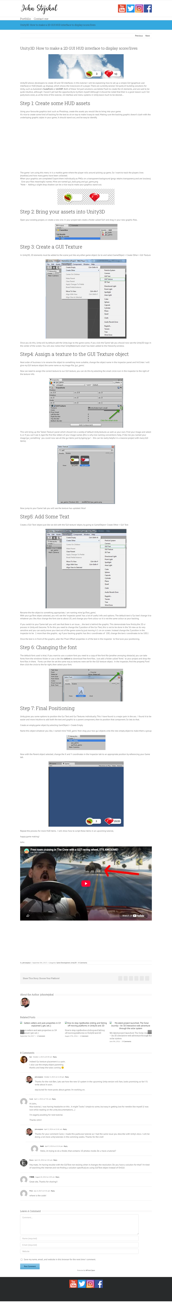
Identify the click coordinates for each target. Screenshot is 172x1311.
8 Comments (82, 963)
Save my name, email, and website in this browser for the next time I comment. (60, 1281)
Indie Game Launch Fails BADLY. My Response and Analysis (126, 1058)
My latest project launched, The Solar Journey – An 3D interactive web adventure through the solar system (86, 1036)
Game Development (63, 963)
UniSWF (59, 89)
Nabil (42, 1168)
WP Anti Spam (90, 1292)
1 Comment (39, 1036)
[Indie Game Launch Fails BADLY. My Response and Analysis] (131, 1037)
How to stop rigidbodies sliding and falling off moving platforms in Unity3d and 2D (40, 1031)
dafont (67, 658)
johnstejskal (26, 963)
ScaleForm (48, 89)
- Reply (54, 1078)
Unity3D (74, 963)
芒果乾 (31, 1198)
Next (147, 35)
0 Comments (82, 1041)
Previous (139, 35)
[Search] (52, 18)
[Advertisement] (86, 146)
